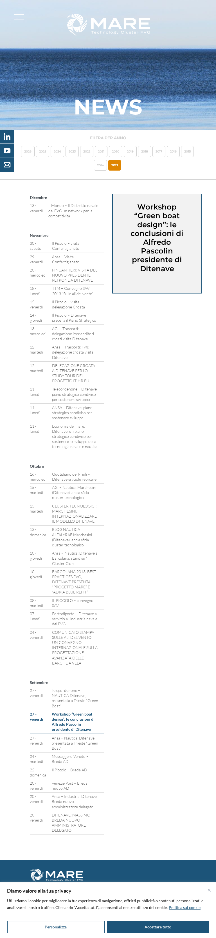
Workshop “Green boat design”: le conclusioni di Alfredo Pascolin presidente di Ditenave (73, 722)
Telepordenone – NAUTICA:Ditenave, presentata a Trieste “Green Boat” (75, 698)
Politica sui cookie (185, 907)
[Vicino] (209, 890)
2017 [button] (159, 151)
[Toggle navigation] (19, 17)
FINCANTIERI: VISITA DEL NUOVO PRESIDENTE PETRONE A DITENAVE (74, 275)
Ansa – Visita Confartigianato (65, 259)
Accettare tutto (158, 926)
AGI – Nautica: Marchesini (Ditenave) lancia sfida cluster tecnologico (74, 492)
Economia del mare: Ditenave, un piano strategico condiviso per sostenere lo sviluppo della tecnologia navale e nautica (74, 436)
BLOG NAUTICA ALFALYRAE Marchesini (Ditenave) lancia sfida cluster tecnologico (72, 537)
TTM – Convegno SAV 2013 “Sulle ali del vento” (72, 291)
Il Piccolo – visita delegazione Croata (68, 304)
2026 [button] (28, 151)
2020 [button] (115, 151)
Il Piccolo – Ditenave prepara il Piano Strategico (74, 318)
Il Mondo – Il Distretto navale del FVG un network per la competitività (73, 210)
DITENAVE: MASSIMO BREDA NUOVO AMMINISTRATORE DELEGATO (71, 823)
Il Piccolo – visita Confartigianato (65, 246)
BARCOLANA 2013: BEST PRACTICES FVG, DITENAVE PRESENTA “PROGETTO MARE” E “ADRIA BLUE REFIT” (74, 582)
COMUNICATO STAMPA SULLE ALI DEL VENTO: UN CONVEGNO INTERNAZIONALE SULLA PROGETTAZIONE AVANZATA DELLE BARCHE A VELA (75, 647)
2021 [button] (101, 151)
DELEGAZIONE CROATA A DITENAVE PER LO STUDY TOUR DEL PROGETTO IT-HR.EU (73, 373)
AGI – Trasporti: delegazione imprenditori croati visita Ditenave (73, 333)
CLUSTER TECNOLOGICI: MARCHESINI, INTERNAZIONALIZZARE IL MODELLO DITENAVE (74, 514)
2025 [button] (42, 151)
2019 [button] (130, 151)
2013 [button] (114, 165)
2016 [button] (173, 151)
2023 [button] (72, 151)
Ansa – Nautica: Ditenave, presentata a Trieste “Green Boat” (75, 743)
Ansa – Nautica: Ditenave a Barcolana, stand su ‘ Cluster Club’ (75, 558)
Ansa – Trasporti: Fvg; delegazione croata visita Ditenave (72, 352)
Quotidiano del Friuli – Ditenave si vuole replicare (74, 477)
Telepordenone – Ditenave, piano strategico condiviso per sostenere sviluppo (75, 394)
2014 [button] (100, 165)
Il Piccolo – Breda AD (69, 769)
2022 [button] (86, 151)
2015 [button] (187, 151)
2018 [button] (144, 151)
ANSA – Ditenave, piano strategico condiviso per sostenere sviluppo (72, 412)
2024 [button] (57, 151)
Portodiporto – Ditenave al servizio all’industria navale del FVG (75, 618)
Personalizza (56, 926)
